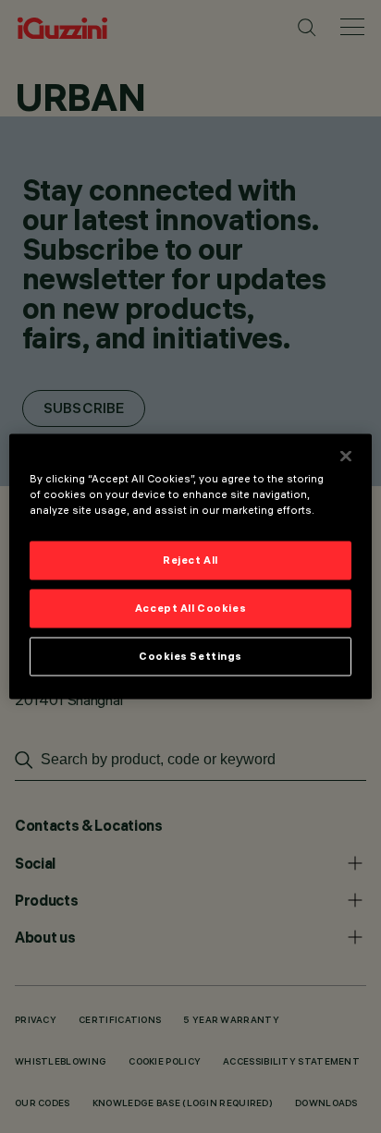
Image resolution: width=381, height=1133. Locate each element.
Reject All (190, 560)
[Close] (346, 456)
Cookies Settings (190, 656)
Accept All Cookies (190, 608)
